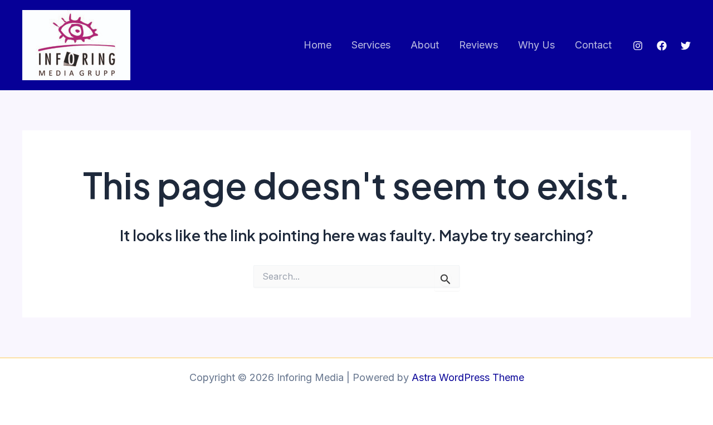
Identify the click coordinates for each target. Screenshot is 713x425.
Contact (593, 45)
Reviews (478, 45)
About (425, 45)
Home (317, 45)
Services (370, 45)
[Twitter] (686, 46)
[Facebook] (662, 46)
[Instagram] (638, 46)
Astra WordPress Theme (468, 377)
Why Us (536, 45)
